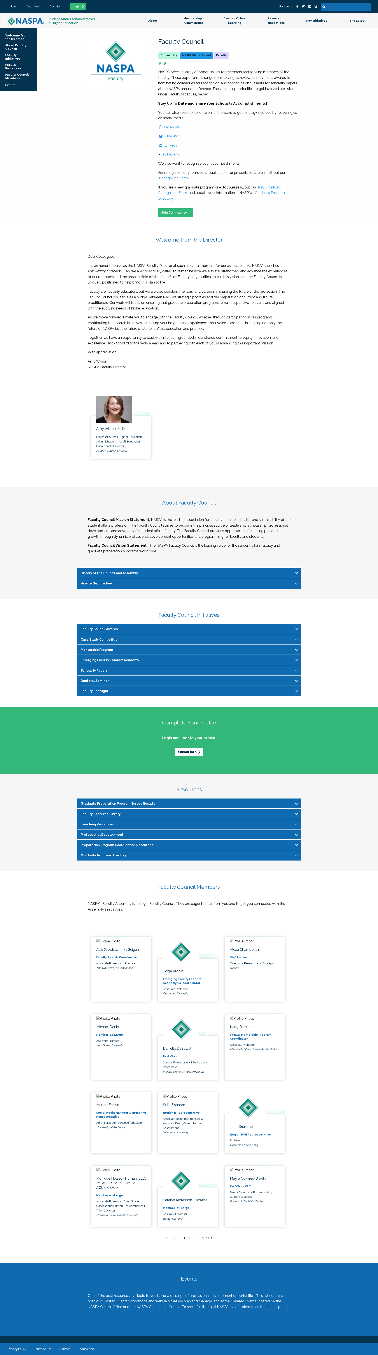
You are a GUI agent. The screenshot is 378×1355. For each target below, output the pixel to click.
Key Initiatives (316, 20)
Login (76, 6)
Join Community (174, 212)
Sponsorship (86, 1349)
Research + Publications (275, 20)
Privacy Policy (17, 1349)
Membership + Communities (194, 20)
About (152, 20)
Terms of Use (42, 1349)
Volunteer (32, 6)
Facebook (172, 127)
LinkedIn (171, 145)
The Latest (357, 20)
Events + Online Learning (235, 20)
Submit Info (187, 752)
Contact (64, 1349)
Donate (55, 6)
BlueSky (171, 136)
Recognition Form (173, 178)
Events (271, 1307)
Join (13, 6)
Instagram (170, 154)
